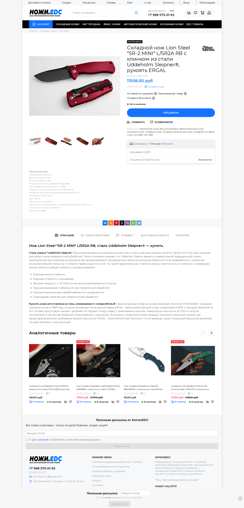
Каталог (43, 24)
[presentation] (203, 333)
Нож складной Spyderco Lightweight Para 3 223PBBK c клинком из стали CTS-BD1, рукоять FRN (98, 388)
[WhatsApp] (133, 222)
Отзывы (111, 2)
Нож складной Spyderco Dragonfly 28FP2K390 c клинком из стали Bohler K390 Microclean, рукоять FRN (143, 388)
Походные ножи (135, 131)
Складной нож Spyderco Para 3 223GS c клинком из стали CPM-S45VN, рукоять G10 (49, 388)
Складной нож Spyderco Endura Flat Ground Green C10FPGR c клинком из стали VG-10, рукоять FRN (190, 388)
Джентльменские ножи (192, 128)
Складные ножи (67, 24)
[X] (122, 222)
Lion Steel (138, 134)
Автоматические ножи (140, 24)
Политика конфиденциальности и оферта (117, 461)
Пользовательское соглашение (110, 466)
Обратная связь (101, 475)
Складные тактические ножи (177, 131)
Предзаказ (171, 112)
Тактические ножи (149, 128)
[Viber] (127, 222)
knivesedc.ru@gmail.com (47, 476)
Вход (186, 2)
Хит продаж (91, 24)
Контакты (168, 2)
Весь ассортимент (169, 128)
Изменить (167, 143)
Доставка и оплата (39, 2)
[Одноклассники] (110, 222)
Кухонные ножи (171, 24)
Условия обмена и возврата (108, 471)
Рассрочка (88, 2)
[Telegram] (138, 222)
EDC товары (195, 24)
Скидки (66, 2)
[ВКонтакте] (105, 222)
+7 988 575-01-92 (161, 15)
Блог (130, 2)
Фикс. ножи (112, 24)
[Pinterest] (116, 222)
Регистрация (207, 2)
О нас (147, 2)
